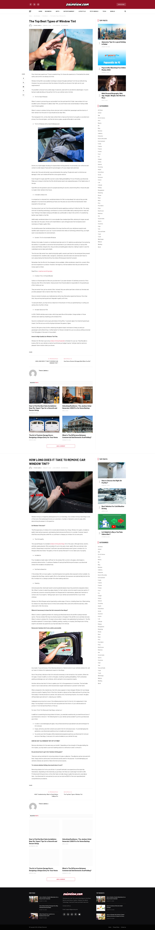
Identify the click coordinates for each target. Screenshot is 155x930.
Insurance (100, 177)
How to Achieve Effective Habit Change (115, 906)
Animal (99, 112)
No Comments (57, 25)
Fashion (100, 146)
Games (99, 161)
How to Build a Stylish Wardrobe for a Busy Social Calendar (48, 897)
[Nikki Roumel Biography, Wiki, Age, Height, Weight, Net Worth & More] (112, 83)
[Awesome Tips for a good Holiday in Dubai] (112, 32)
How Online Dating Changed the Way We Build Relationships (48, 906)
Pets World (94, 11)
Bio (98, 125)
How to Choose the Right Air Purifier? (112, 482)
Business (48, 11)
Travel (99, 236)
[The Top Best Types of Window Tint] (61, 49)
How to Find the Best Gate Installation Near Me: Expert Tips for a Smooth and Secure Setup (43, 408)
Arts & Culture (101, 118)
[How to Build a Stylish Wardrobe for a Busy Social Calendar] (33, 899)
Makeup (100, 187)
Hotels (99, 174)
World (112, 11)
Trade (99, 234)
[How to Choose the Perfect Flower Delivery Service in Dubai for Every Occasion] (100, 917)
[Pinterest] (23, 90)
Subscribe (121, 4)
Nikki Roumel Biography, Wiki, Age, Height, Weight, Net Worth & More (113, 95)
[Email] (23, 94)
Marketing (100, 192)
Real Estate (101, 210)
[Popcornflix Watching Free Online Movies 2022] (112, 57)
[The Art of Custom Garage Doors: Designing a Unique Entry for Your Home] (44, 424)
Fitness (100, 151)
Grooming (100, 167)
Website (100, 241)
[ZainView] (77, 4)
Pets (99, 203)
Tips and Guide (101, 231)
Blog (99, 128)
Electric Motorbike (102, 138)
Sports (99, 221)
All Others (100, 110)
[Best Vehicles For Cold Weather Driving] (112, 496)
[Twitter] (23, 82)
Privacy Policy (116, 927)
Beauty (99, 123)
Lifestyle (82, 11)
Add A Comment (61, 446)
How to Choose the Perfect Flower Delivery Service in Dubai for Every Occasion (115, 915)
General (100, 164)
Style (99, 226)
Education (100, 136)
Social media (101, 218)
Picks (99, 208)
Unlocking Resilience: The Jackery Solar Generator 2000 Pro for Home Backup (76, 407)
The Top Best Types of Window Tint (73, 794)
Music (99, 198)
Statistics (100, 223)
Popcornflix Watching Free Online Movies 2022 (114, 69)
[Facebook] (23, 78)
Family (99, 143)
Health (99, 169)
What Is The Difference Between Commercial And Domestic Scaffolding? (76, 436)
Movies (99, 195)
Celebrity (100, 133)
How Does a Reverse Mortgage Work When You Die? (77, 361)
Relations (100, 213)
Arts (57, 11)
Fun (99, 156)
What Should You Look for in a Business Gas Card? (47, 914)
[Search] (125, 11)
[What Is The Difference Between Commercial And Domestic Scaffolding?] (77, 424)
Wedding (100, 244)
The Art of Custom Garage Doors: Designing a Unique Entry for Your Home (43, 436)
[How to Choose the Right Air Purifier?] (112, 470)
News (99, 200)
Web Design (100, 239)
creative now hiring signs (45, 271)
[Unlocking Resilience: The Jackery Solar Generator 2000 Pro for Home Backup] (77, 395)
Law (99, 182)
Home (40, 11)
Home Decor (101, 172)
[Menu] (30, 11)
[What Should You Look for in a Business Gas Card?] (33, 916)
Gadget (100, 159)
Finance (100, 149)
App (99, 115)
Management (101, 190)
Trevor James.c (38, 25)
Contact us (123, 927)
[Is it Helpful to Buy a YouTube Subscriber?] (112, 522)
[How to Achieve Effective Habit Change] (100, 908)
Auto (99, 120)
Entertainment (69, 11)
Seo (99, 216)
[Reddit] (23, 86)
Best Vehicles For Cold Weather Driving (113, 507)
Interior (99, 180)
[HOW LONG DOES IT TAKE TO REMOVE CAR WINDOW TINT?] (61, 492)
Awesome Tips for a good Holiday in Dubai (114, 43)
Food (99, 154)
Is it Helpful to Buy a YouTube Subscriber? (112, 533)
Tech (104, 11)
